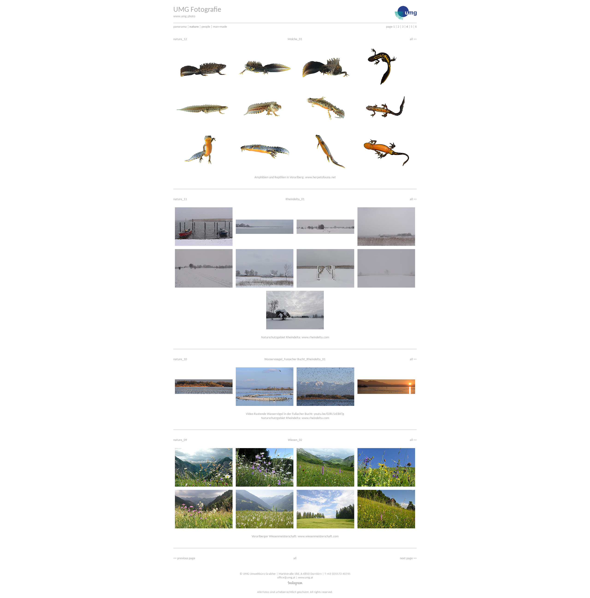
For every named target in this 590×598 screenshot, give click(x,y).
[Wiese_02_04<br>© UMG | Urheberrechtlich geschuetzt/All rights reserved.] (386, 466)
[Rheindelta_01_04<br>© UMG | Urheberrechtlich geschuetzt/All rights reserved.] (386, 226)
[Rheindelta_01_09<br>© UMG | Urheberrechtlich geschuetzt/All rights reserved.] (295, 309)
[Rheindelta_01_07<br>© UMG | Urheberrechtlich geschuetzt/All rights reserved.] (325, 267)
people (205, 27)
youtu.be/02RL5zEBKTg (329, 414)
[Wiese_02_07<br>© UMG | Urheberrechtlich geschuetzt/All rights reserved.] (325, 508)
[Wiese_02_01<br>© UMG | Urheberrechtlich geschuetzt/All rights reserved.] (204, 466)
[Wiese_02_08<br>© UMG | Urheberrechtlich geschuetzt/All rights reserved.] (386, 508)
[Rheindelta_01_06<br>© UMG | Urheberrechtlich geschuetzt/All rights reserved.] (265, 267)
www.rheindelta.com (315, 337)
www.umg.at (305, 577)
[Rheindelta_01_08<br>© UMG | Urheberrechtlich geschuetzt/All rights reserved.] (386, 267)
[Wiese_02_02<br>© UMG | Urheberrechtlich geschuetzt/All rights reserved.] (265, 466)
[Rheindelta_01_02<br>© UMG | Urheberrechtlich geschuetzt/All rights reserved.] (265, 226)
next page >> (408, 558)
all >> (413, 39)
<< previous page (184, 558)
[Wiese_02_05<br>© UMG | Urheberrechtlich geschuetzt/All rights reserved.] (204, 508)
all (294, 558)
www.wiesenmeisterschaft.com (318, 536)
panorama (180, 27)
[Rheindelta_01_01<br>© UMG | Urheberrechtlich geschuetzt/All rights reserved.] (204, 226)
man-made (220, 27)
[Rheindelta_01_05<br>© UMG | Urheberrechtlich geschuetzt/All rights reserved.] (204, 267)
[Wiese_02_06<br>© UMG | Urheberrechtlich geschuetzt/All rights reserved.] (265, 508)
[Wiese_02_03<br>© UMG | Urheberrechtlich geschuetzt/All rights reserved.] (325, 466)
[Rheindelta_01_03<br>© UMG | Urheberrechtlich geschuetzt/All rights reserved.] (325, 226)
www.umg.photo (184, 16)
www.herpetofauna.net (320, 177)
